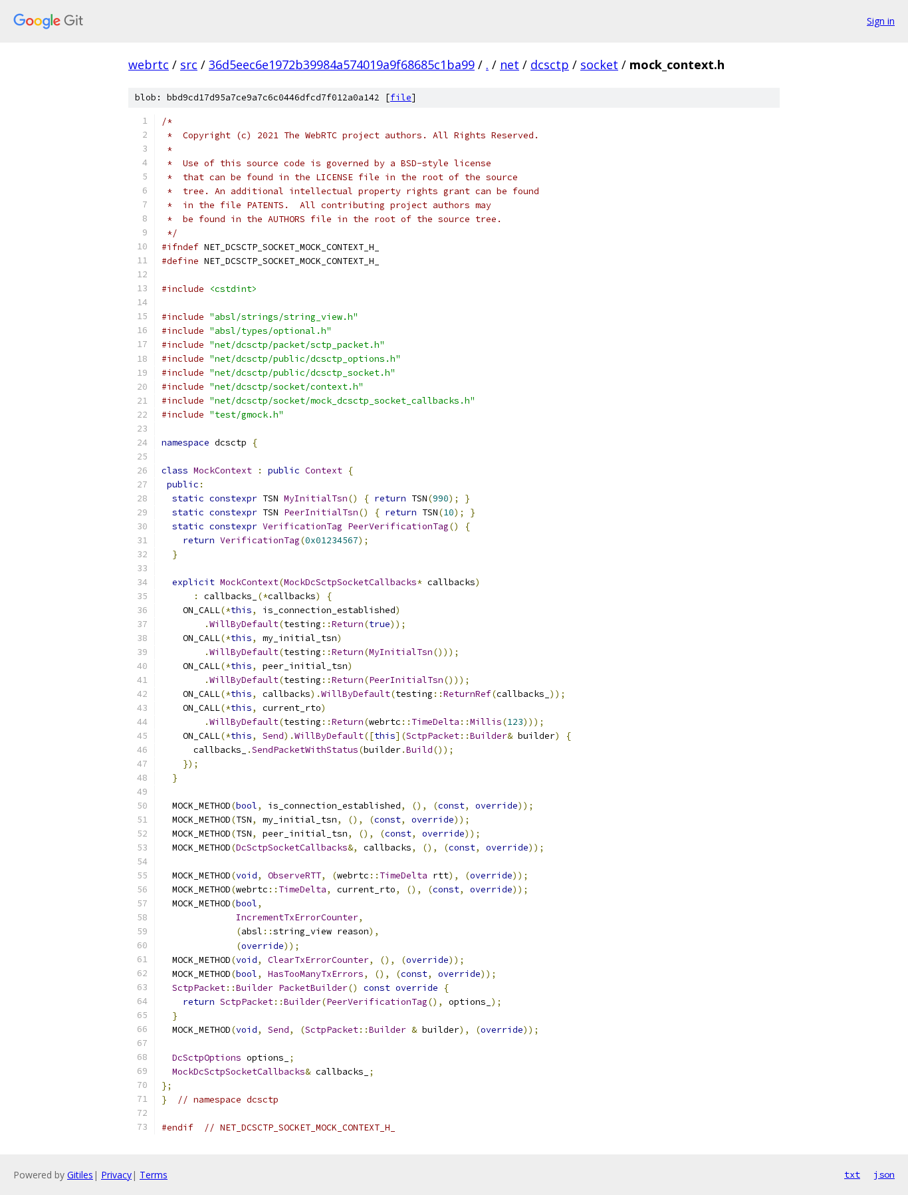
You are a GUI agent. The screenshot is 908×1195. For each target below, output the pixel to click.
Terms (154, 1174)
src (188, 64)
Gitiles (80, 1174)
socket (599, 64)
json (884, 1174)
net (509, 64)
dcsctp (549, 64)
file (400, 97)
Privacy (116, 1174)
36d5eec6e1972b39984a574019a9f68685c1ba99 (342, 64)
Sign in (881, 21)
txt (852, 1174)
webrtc (148, 64)
